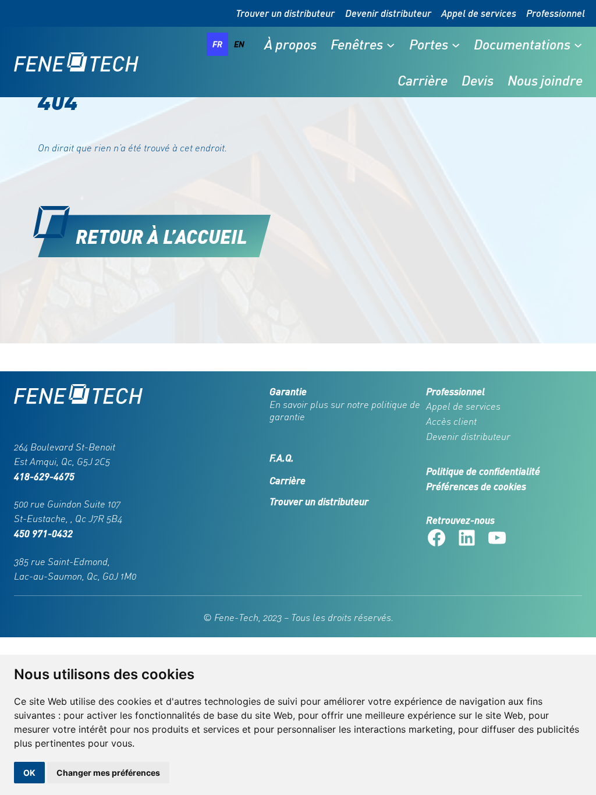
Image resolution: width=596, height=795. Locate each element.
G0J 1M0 (119, 576)
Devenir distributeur (388, 13)
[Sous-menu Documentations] (578, 44)
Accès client (451, 421)
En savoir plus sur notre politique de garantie (344, 410)
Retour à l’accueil (161, 236)
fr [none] (217, 44)
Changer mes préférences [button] (108, 773)
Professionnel (555, 13)
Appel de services (478, 13)
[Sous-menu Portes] (456, 44)
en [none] (239, 44)
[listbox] (228, 44)
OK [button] (29, 773)
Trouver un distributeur (285, 13)
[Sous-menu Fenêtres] (390, 44)
